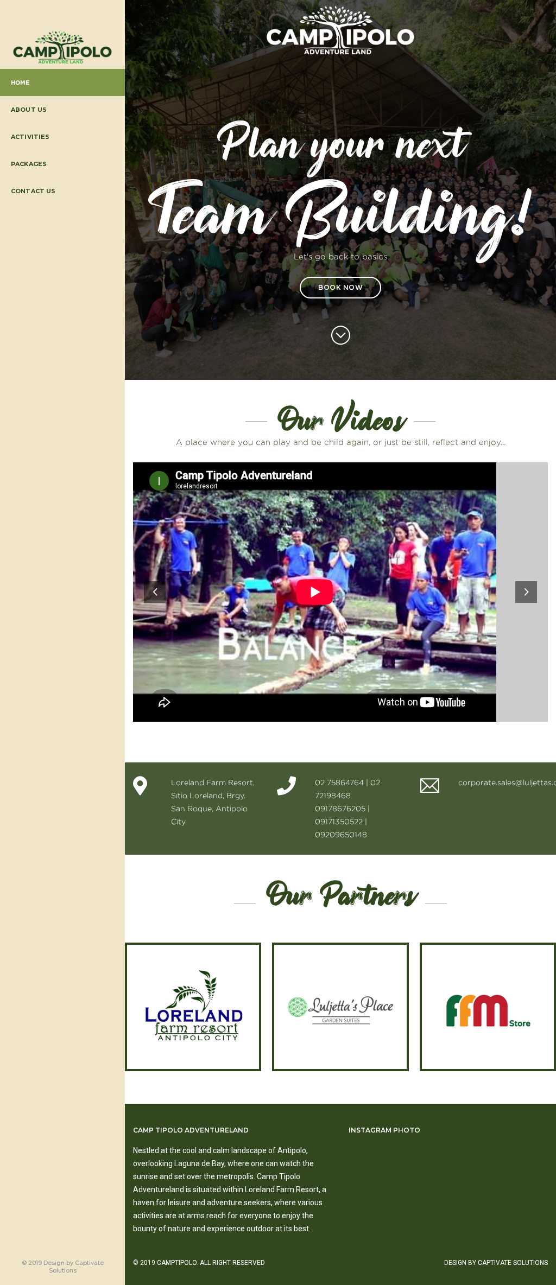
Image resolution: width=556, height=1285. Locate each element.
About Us (29, 109)
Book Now (340, 287)
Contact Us (33, 191)
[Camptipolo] (62, 48)
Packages (29, 164)
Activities (30, 137)
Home (20, 82)
